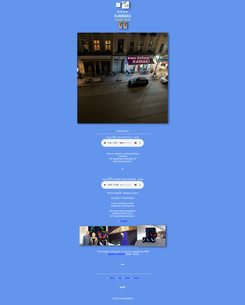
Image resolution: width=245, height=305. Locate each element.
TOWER (123, 221)
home (135, 278)
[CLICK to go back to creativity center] (125, 5)
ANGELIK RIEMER (116, 254)
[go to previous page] (118, 5)
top (119, 278)
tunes (127, 278)
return (112, 278)
